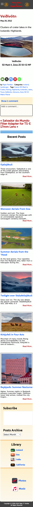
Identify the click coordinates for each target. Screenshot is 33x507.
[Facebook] (11, 79)
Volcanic (16, 92)
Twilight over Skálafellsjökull (16, 295)
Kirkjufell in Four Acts (12, 334)
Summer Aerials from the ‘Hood (14, 253)
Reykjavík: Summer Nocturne (16, 387)
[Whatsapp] (19, 79)
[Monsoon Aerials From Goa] (16, 194)
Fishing (8, 90)
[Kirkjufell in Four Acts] (16, 322)
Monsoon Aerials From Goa (15, 208)
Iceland (26, 85)
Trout (2, 92)
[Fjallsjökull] (16, 152)
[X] (7, 79)
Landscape (4, 87)
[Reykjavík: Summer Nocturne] (16, 369)
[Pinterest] (15, 79)
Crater (2, 90)
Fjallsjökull (6, 164)
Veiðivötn (8, 92)
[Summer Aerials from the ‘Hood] (16, 238)
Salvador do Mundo (16, 120)
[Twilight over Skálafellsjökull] (16, 282)
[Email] (2, 79)
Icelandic (23, 90)
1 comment (9, 101)
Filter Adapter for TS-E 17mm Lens (15, 125)
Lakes (30, 90)
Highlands (16, 90)
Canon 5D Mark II (20, 87)
